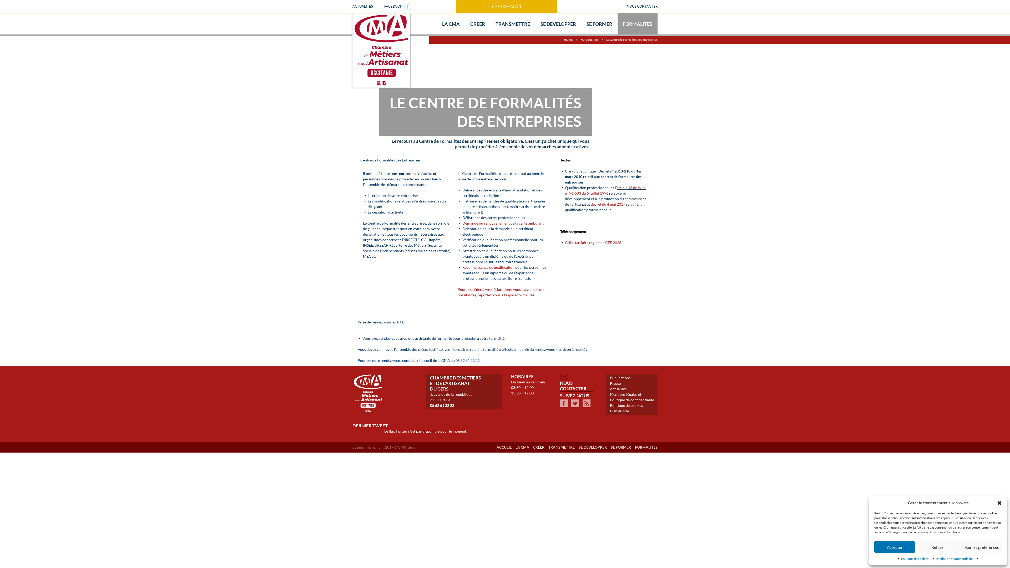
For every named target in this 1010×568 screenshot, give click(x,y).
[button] (999, 503)
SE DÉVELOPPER (593, 447)
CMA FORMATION (506, 6)
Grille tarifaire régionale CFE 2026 (593, 242)
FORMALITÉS (589, 39)
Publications (620, 378)
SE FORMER (621, 447)
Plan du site (619, 411)
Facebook (393, 6)
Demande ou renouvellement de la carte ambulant (503, 223)
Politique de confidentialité (954, 559)
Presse (615, 383)
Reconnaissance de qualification (488, 267)
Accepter (895, 547)
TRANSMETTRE (561, 447)
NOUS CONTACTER (642, 6)
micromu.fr (375, 447)
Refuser (938, 547)
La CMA (522, 447)
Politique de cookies (914, 559)
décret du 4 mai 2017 (608, 204)
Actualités (362, 6)
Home (568, 39)
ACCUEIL (504, 447)
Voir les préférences (981, 547)
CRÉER (538, 447)
